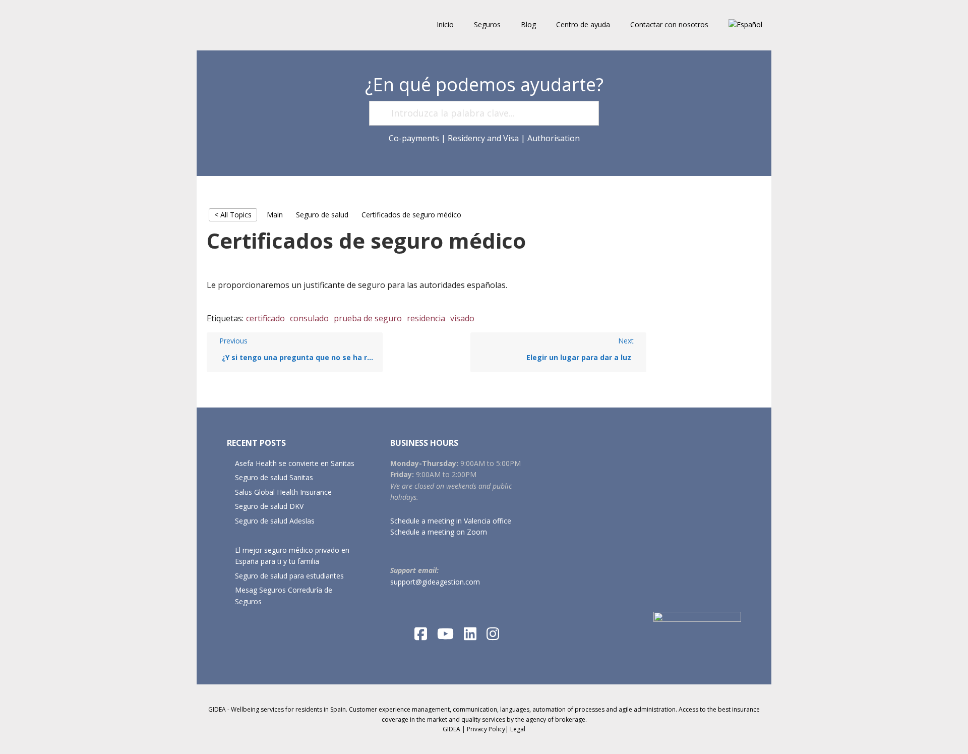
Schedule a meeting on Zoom (438, 532)
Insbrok (262, 25)
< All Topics (233, 214)
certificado (265, 318)
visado (462, 318)
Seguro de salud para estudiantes (289, 576)
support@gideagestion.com (435, 582)
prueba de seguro (368, 318)
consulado (309, 318)
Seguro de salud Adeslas (275, 521)
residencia (426, 318)
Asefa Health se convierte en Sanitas (294, 463)
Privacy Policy (486, 729)
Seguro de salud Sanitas (274, 477)
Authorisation (553, 138)
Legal (517, 729)
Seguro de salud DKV (269, 506)
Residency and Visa (483, 138)
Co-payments (414, 138)
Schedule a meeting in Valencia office (450, 521)
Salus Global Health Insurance (283, 492)
